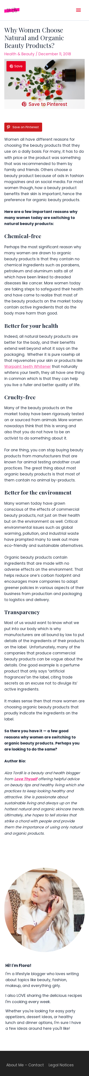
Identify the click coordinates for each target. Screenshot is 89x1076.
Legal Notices (61, 1065)
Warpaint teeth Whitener (27, 366)
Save (18, 66)
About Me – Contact (25, 1065)
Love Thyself (25, 779)
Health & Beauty (19, 54)
